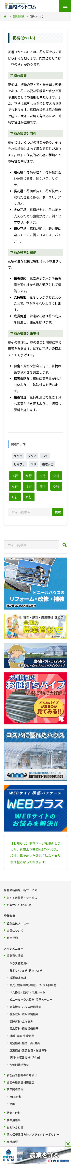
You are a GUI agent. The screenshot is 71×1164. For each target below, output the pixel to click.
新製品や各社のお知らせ (22, 1075)
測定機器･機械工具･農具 (24, 1043)
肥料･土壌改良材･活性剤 (24, 1057)
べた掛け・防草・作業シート (27, 992)
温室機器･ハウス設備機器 (25, 1007)
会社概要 (12, 1142)
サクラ (18, 456)
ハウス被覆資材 (19, 963)
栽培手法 (47, 464)
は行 (28, 486)
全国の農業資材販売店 (20, 1082)
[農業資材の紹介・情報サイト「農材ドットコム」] (20, 5)
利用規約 (12, 938)
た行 (56, 475)
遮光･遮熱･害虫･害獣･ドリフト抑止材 (32, 985)
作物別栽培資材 (19, 1065)
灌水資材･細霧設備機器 (23, 1028)
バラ (45, 456)
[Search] (57, 512)
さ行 (42, 475)
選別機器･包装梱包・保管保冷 (28, 1050)
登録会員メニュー (18, 923)
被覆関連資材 (17, 978)
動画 (12, 1104)
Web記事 (15, 1097)
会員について (15, 930)
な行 (15, 486)
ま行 (42, 486)
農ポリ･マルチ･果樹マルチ (26, 970)
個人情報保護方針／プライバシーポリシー (33, 1134)
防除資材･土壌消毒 (21, 1021)
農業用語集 (14, 1120)
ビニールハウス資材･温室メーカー (30, 999)
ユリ (33, 464)
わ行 (28, 497)
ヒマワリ (19, 464)
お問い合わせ (15, 1127)
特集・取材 (14, 1113)
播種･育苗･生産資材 (21, 1036)
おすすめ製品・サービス (22, 897)
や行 (56, 486)
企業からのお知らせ (19, 905)
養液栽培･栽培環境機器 (23, 1014)
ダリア (32, 456)
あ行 (15, 475)
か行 (28, 475)
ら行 (15, 497)
